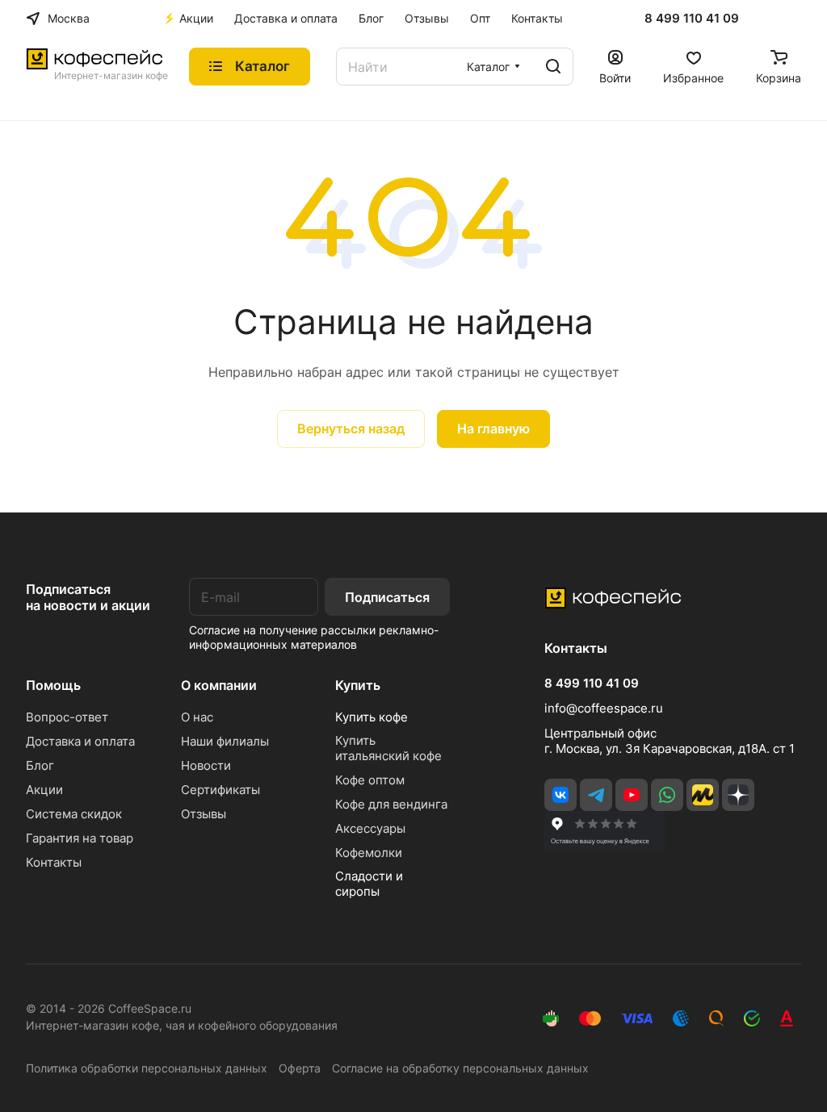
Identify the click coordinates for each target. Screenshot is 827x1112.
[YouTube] (631, 795)
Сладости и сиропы (369, 883)
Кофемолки (368, 852)
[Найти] (553, 67)
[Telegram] (596, 795)
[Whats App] (667, 795)
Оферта (300, 1068)
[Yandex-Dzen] (738, 795)
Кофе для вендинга (391, 804)
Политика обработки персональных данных (146, 1068)
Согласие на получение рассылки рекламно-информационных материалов (314, 637)
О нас (197, 717)
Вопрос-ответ (67, 717)
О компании (219, 685)
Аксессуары (370, 828)
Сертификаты (220, 789)
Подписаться (387, 597)
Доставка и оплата (80, 741)
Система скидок (74, 813)
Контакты (54, 862)
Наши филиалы (225, 741)
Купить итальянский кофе (388, 748)
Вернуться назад (351, 428)
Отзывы (203, 813)
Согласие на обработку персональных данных (460, 1068)
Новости (206, 765)
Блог (40, 765)
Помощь (53, 685)
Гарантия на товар (79, 838)
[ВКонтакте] (560, 795)
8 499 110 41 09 (691, 18)
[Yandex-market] (702, 795)
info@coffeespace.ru (603, 708)
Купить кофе (371, 717)
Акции (44, 789)
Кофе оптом (370, 780)
